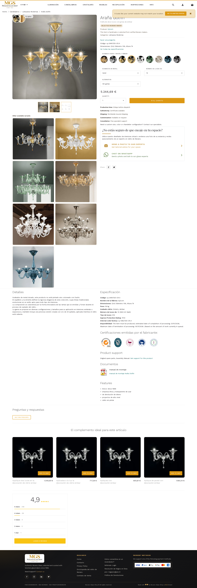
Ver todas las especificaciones (112, 49)
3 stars (18, 520)
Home (79, 559)
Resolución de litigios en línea (116, 569)
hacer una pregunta (107, 40)
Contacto (80, 562)
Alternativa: (107, 79)
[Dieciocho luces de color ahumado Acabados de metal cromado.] (76, 224)
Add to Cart (44, 473)
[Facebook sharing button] (108, 167)
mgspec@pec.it (114, 572)
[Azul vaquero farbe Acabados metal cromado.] (33, 267)
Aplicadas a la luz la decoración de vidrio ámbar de (68, 482)
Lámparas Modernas (116, 35)
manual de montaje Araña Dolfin (121, 373)
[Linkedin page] (41, 577)
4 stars (19, 513)
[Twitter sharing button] (114, 167)
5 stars (19, 507)
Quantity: (105, 96)
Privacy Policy (82, 566)
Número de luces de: (154, 69)
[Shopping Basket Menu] (192, 4)
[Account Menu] (182, 4)
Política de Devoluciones (114, 575)
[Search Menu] (173, 4)
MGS (166, 585)
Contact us (40, 571)
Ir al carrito (157, 101)
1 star (17, 533)
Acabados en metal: (110, 69)
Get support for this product (141, 358)
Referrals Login (110, 565)
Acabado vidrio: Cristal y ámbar (114, 53)
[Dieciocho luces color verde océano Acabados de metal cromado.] (33, 181)
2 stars (18, 526)
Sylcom (110, 29)
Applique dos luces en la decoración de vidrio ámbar (24, 481)
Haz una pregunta (22, 417)
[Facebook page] (27, 577)
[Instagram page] (34, 577)
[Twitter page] (49, 577)
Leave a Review (40, 541)
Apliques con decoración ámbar (108, 481)
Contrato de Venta (84, 575)
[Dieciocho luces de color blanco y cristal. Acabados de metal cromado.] (33, 224)
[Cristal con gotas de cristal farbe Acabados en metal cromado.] (76, 139)
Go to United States (175, 13)
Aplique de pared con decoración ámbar (153, 481)
